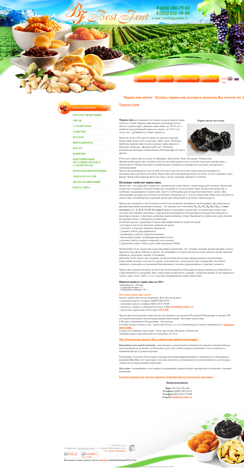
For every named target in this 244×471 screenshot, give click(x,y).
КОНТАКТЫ (209, 78)
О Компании (145, 78)
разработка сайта (86, 448)
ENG (224, 78)
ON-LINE (163, 309)
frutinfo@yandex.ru (182, 306)
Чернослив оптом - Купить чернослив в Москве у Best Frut (151, 467)
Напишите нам (187, 78)
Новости (165, 78)
